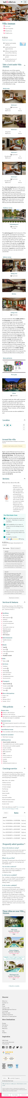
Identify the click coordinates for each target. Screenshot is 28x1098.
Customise (6, 1095)
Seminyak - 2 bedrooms (14, 931)
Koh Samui (5, 1025)
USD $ (5, 812)
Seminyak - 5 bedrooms (14, 952)
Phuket (4, 1023)
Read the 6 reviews (7, 40)
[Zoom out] (24, 427)
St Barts (4, 1032)
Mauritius (4, 1028)
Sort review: (6, 548)
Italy (3, 1031)
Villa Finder (5, 1040)
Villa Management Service (9, 1009)
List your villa (5, 1008)
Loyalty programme (7, 1014)
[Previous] (12, 18)
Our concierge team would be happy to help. (13, 808)
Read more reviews (14, 598)
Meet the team (6, 1013)
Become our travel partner (9, 1016)
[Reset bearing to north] (24, 429)
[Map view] (7, 425)
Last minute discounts (8, 1042)
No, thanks (15, 1095)
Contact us (5, 1003)
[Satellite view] (4, 425)
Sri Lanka (4, 1027)
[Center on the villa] (10, 425)
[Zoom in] (24, 425)
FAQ (3, 1004)
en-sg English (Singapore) (14, 1078)
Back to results (14, 986)
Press (3, 1006)
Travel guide (5, 1044)
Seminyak (7, 26)
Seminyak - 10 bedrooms (14, 976)
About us (4, 1001)
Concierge (5, 1011)
